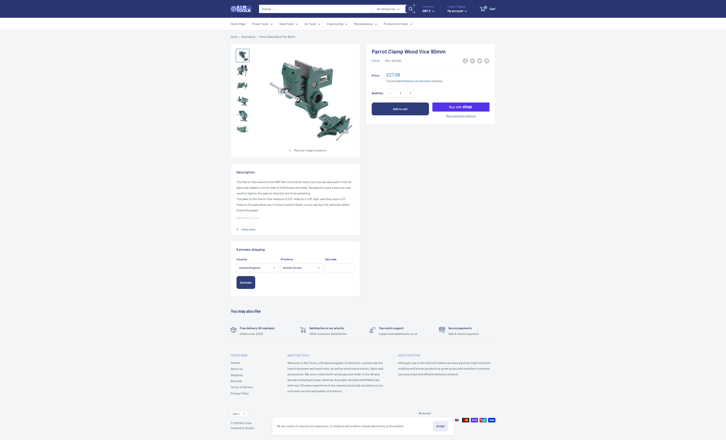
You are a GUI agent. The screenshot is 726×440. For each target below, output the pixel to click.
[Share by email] (486, 61)
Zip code (331, 259)
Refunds (236, 381)
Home (234, 36)
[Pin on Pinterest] (472, 61)
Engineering (335, 24)
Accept (440, 426)
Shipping (236, 375)
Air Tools (310, 24)
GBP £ (236, 413)
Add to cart (400, 109)
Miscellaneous (363, 24)
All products (248, 36)
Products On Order (396, 24)
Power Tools (260, 24)
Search (235, 362)
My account (456, 11)
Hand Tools (286, 24)
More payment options (461, 116)
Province (287, 259)
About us (237, 368)
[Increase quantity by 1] (410, 93)
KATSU (376, 60)
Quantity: (378, 93)
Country (242, 259)
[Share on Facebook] (465, 61)
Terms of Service (242, 387)
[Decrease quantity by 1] (390, 93)
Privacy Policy (240, 393)
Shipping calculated (415, 80)
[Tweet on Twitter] (479, 61)
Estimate (246, 282)
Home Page (238, 24)
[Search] (410, 9)
